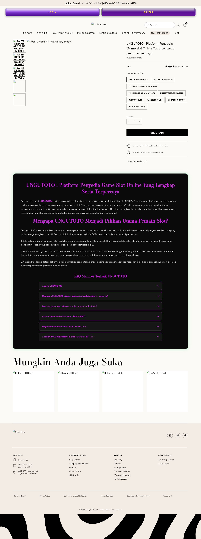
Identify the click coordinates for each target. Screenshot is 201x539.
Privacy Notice (20, 496)
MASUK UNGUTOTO (86, 33)
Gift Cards (73, 475)
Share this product (135, 161)
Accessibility (168, 496)
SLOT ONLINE (43, 33)
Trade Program (120, 479)
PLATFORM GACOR (159, 33)
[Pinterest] (177, 435)
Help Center (74, 459)
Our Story (118, 459)
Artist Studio (163, 463)
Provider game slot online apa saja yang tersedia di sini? (69, 306)
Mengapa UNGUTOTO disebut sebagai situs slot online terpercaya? (75, 295)
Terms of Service (107, 496)
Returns (72, 467)
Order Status (75, 471)
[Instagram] (170, 435)
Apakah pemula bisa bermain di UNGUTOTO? (64, 316)
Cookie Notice (44, 496)
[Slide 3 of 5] (19, 73)
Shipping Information (78, 463)
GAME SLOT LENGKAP (63, 33)
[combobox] (160, 25)
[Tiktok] (185, 435)
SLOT (177, 33)
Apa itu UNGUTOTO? (52, 285)
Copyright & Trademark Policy (138, 496)
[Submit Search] (148, 25)
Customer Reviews (122, 471)
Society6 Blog (120, 467)
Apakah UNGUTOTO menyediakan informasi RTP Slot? (68, 336)
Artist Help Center (166, 459)
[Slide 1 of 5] (19, 46)
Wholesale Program (122, 475)
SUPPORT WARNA (135, 58)
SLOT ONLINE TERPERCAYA (133, 33)
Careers (117, 463)
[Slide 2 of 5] (19, 59)
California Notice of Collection (75, 496)
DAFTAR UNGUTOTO (108, 33)
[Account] (178, 25)
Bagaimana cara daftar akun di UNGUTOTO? (64, 326)
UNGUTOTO (27, 33)
